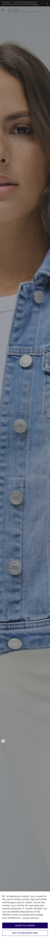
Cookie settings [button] (30, 917)
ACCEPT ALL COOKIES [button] (25, 925)
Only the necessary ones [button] (25, 933)
